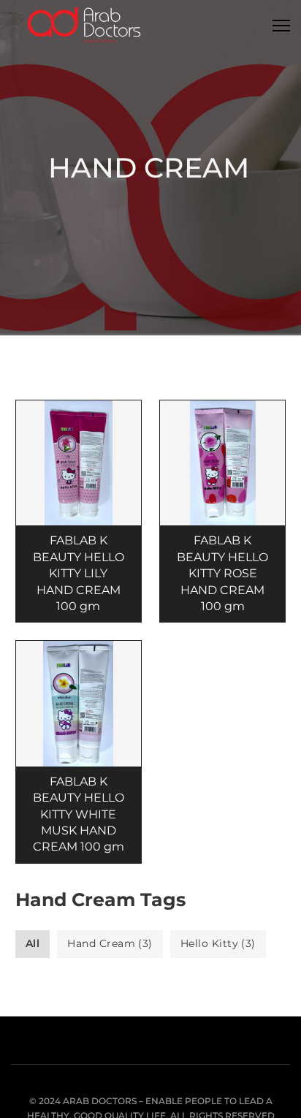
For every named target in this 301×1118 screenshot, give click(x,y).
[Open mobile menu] (281, 25)
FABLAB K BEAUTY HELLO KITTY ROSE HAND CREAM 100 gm (222, 573)
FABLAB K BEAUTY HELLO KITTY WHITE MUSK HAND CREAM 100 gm (78, 814)
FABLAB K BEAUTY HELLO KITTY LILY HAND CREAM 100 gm (78, 573)
